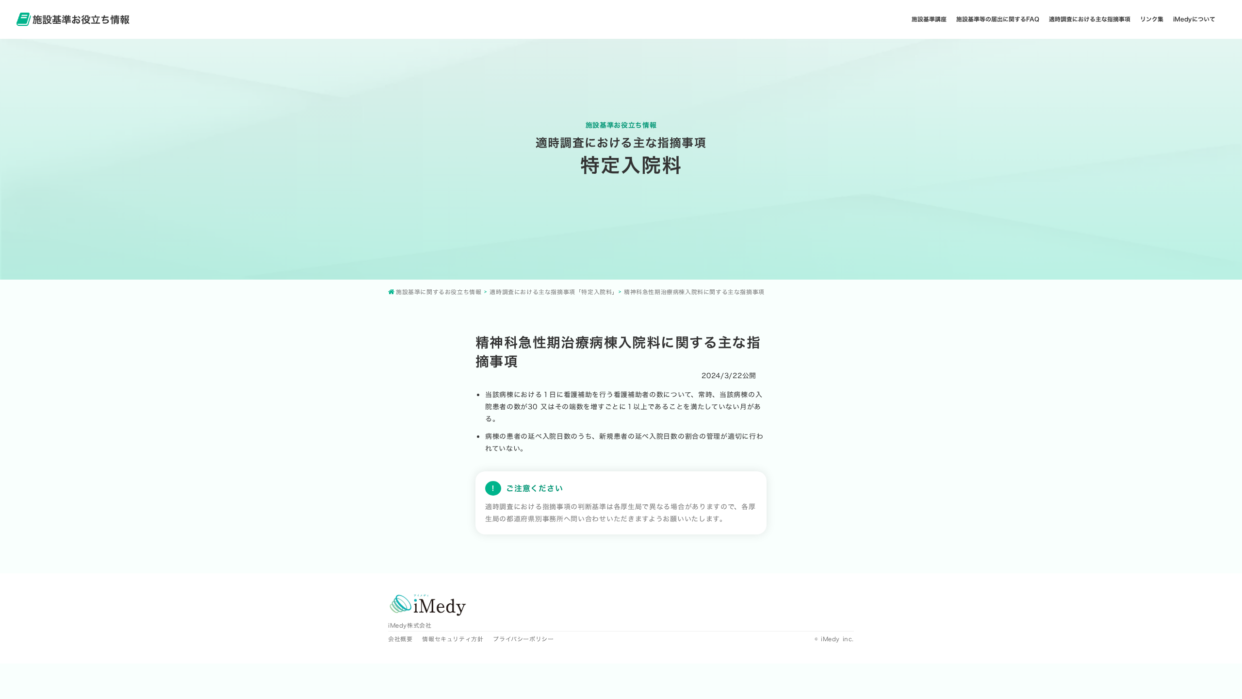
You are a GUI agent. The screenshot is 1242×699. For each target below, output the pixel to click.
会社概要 (400, 638)
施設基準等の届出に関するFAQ (997, 19)
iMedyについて (1194, 19)
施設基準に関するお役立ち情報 (438, 292)
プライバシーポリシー (523, 638)
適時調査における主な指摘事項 (1089, 19)
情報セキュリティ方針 (452, 638)
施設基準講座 (929, 19)
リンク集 (1151, 19)
